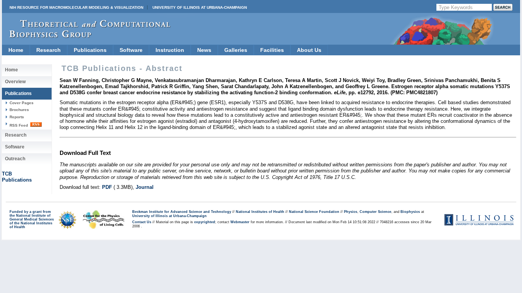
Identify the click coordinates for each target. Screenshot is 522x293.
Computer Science (375, 212)
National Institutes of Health (260, 212)
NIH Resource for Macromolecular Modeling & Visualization (76, 7)
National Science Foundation (314, 212)
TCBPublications (17, 177)
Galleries (235, 50)
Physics (350, 212)
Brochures (19, 110)
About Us (309, 50)
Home (15, 50)
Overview (15, 81)
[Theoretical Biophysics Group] (86, 36)
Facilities (272, 50)
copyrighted (204, 222)
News (204, 50)
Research (48, 50)
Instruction (170, 50)
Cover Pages (22, 103)
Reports (17, 117)
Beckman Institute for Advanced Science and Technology (181, 212)
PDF (107, 187)
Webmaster (240, 222)
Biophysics (410, 212)
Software (131, 50)
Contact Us (141, 222)
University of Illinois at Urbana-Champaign (199, 7)
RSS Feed (19, 125)
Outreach (15, 158)
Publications (90, 50)
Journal (145, 187)
